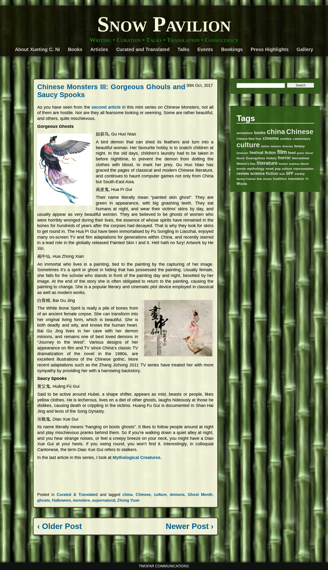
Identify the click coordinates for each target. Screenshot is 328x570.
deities (265, 146)
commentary (301, 139)
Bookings (232, 49)
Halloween (61, 500)
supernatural (103, 500)
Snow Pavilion (164, 24)
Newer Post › (189, 526)
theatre (267, 178)
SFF (289, 173)
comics (286, 139)
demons (177, 494)
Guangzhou (255, 158)
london (283, 163)
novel (270, 168)
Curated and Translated (143, 49)
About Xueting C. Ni (37, 49)
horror (284, 157)
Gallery (305, 49)
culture (160, 494)
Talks (183, 49)
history (271, 158)
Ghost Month (200, 494)
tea (259, 179)
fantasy (299, 146)
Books (75, 49)
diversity (287, 146)
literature (267, 163)
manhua (294, 163)
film (282, 152)
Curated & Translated (77, 494)
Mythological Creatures (136, 457)
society (300, 174)
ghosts (43, 500)
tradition (280, 179)
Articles (99, 49)
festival (256, 152)
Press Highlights (270, 49)
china (127, 494)
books (260, 132)
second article (106, 107)
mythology (255, 168)
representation (303, 168)
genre (300, 153)
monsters (81, 500)
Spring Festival (246, 178)
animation (245, 133)
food (292, 153)
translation (296, 179)
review (243, 173)
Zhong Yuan (128, 500)
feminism (242, 153)
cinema (271, 138)
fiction (270, 152)
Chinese (143, 494)
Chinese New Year (249, 139)
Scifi (282, 173)
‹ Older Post (59, 526)
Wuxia (242, 184)
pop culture (283, 168)
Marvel (305, 163)
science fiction (264, 173)
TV (307, 178)
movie (241, 168)
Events (205, 49)
